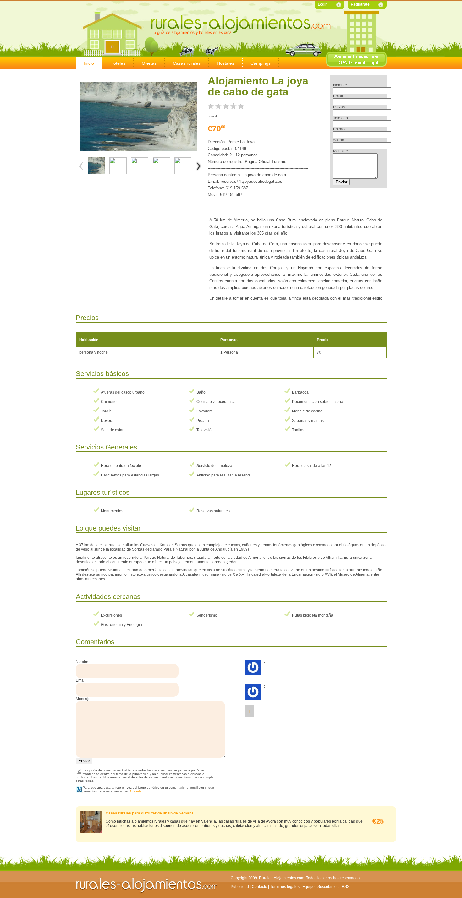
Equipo (308, 886)
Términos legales (285, 886)
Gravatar (136, 791)
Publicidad (240, 886)
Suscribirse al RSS (333, 886)
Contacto (259, 886)
